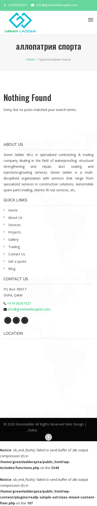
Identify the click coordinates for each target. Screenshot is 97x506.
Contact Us (16, 254)
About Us (15, 217)
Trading (14, 247)
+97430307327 (18, 5)
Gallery (13, 239)
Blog (11, 268)
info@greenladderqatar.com (56, 5)
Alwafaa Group (15, 430)
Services (14, 225)
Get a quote (17, 261)
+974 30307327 (19, 303)
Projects (14, 232)
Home (13, 210)
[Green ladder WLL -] (20, 20)
